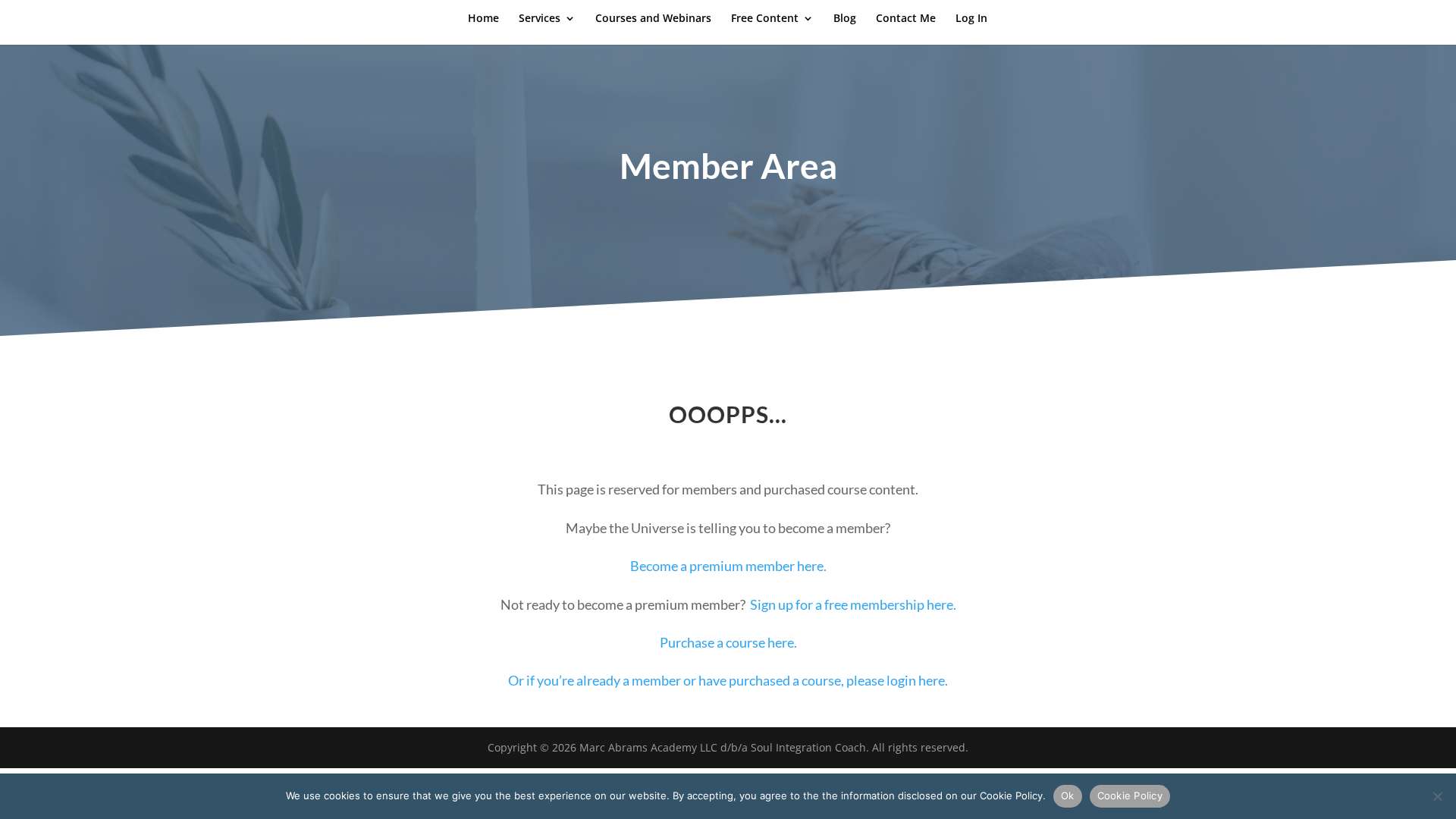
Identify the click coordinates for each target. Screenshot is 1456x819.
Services (539, 19)
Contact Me (906, 19)
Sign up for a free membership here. (853, 604)
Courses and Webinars (653, 19)
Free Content (765, 19)
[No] (1437, 796)
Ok (1068, 795)
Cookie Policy (1130, 795)
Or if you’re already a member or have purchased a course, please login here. (728, 680)
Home (483, 19)
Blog (844, 19)
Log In (971, 19)
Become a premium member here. (728, 565)
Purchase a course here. (728, 642)
